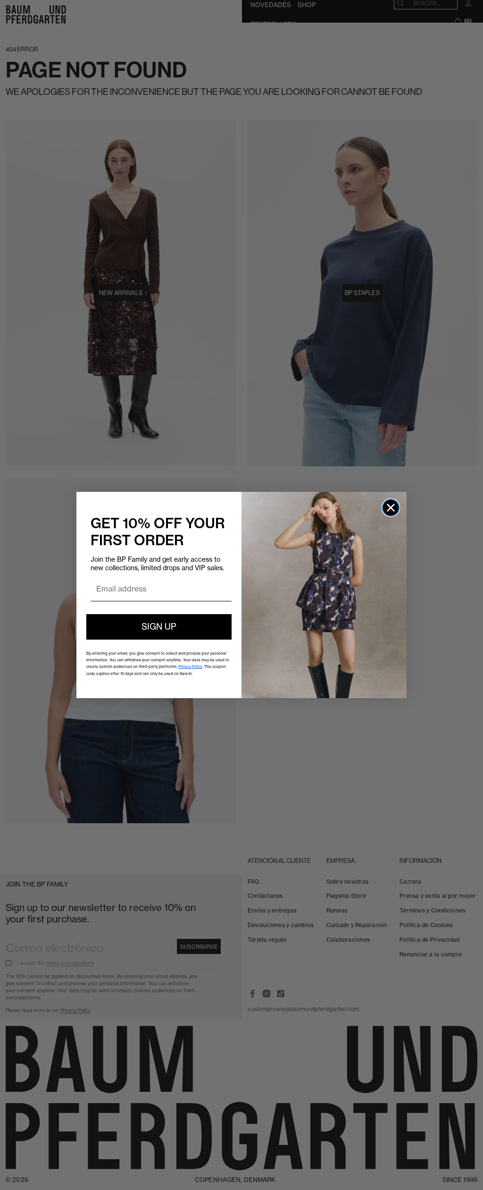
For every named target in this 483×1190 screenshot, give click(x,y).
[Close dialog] (391, 507)
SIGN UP (159, 626)
